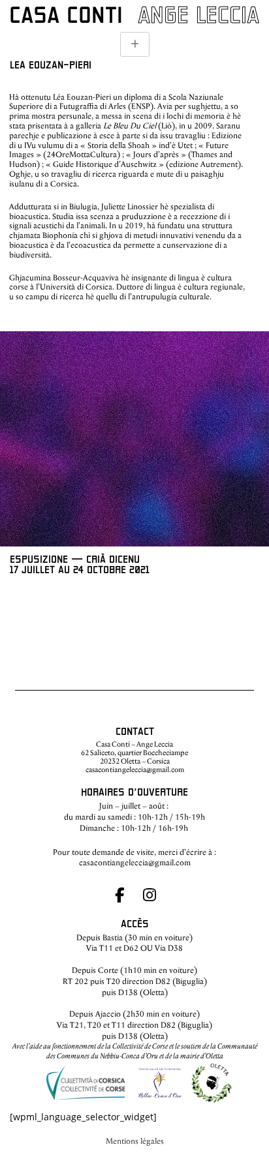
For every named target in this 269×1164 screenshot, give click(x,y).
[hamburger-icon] (135, 44)
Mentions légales (135, 1141)
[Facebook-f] (119, 895)
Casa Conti (66, 16)
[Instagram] (149, 895)
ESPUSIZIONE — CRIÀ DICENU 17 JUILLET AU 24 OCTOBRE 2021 (80, 564)
